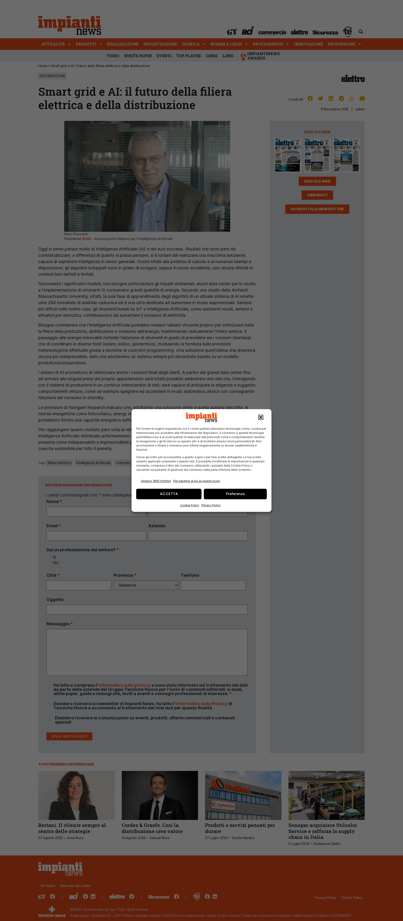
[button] (260, 417)
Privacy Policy (211, 505)
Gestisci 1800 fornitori (156, 481)
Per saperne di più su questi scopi (196, 481)
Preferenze (235, 494)
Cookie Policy (189, 505)
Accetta (169, 493)
